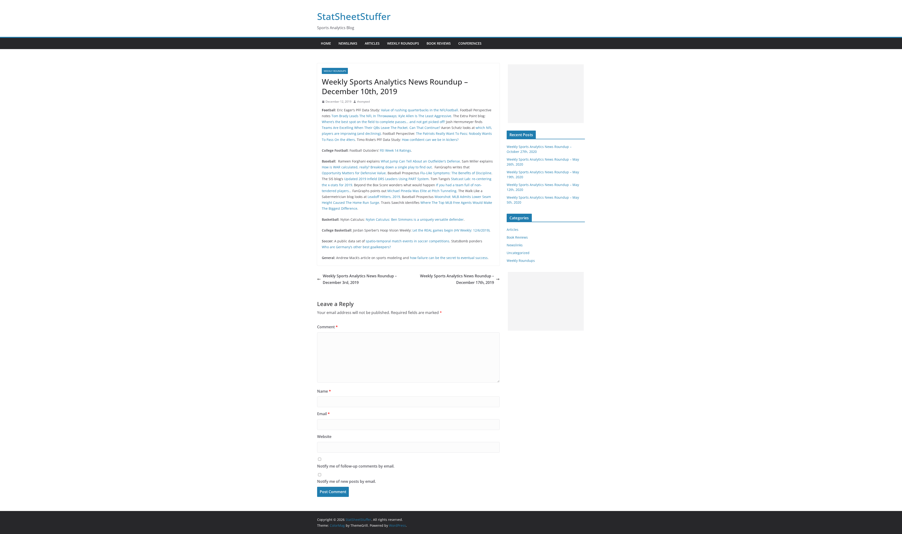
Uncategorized (518, 253)
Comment (327, 326)
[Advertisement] (546, 93)
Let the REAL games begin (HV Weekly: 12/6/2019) (451, 230)
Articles (372, 43)
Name (324, 391)
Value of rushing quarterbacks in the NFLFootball (419, 110)
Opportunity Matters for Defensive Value (354, 173)
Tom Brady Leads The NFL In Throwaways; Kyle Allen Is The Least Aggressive (391, 116)
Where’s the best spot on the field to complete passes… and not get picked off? (383, 122)
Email (323, 413)
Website (324, 436)
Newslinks (347, 43)
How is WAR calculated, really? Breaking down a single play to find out (377, 167)
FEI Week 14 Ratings (395, 150)
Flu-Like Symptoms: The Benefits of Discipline (455, 173)
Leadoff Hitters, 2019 (384, 196)
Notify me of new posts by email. (346, 481)
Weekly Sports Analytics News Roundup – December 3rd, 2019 (360, 279)
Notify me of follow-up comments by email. (355, 466)
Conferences (470, 43)
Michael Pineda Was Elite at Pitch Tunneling (421, 191)
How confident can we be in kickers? (430, 139)
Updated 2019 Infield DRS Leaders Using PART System (386, 179)
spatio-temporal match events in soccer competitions (407, 241)
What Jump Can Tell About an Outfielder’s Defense (420, 161)
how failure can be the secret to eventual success (449, 257)
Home (326, 43)
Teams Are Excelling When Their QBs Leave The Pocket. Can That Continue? (381, 127)
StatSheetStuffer (354, 16)
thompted (363, 102)
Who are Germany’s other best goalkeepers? (356, 247)
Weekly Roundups (403, 43)
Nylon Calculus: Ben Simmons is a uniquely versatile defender (415, 219)
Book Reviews (439, 43)
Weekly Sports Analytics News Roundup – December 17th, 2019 (457, 279)
